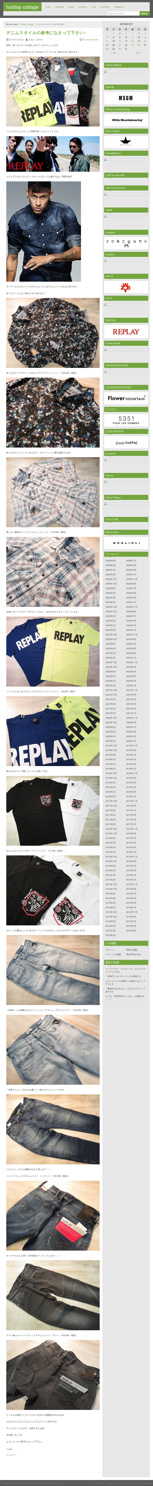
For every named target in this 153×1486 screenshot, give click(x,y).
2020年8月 (111, 726)
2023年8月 (111, 643)
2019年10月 (111, 750)
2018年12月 (111, 773)
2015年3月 (131, 874)
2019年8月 (111, 754)
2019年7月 (131, 754)
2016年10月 (111, 833)
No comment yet (90, 39)
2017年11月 (132, 800)
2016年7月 (131, 837)
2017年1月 (131, 824)
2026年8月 (111, 560)
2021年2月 (111, 713)
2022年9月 (131, 666)
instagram (119, 6)
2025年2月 (111, 602)
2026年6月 (111, 565)
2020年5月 (131, 731)
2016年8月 (111, 837)
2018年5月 (131, 787)
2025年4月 (111, 597)
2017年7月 (131, 810)
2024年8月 (111, 615)
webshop (59, 6)
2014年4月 (111, 902)
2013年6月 (111, 925)
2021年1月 (131, 713)
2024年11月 (132, 606)
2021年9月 (131, 694)
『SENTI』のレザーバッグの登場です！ (124, 976)
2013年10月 (111, 916)
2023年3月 (131, 652)
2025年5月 (131, 592)
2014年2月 (111, 907)
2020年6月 (111, 731)
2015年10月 (111, 861)
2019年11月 (132, 745)
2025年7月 (131, 588)
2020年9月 (131, 722)
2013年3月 (131, 930)
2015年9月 (131, 861)
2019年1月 (131, 768)
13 (145, 37)
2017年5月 (131, 814)
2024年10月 (111, 611)
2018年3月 (131, 791)
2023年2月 (111, 657)
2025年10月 (111, 583)
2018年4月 (111, 791)
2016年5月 (131, 842)
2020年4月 (111, 736)
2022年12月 (111, 662)
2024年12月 (111, 606)
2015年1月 (131, 879)
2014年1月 (131, 907)
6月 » (138, 52)
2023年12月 (111, 634)
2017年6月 (111, 814)
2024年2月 (111, 629)
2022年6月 (111, 676)
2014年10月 (111, 888)
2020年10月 (111, 722)
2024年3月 (131, 625)
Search (144, 13)
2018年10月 (111, 777)
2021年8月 (111, 699)
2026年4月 (111, 569)
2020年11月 (132, 717)
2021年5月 (131, 703)
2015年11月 (132, 856)
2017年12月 (111, 800)
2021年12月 (111, 689)
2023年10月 (111, 639)
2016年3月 (131, 847)
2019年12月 (111, 745)
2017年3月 (131, 819)
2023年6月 (111, 648)
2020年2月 (111, 740)
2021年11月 (132, 689)
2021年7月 (131, 699)
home (48, 6)
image (71, 6)
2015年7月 (131, 865)
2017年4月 (111, 819)
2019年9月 (131, 750)
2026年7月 (131, 560)
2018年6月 (111, 787)
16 (120, 41)
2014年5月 (131, 898)
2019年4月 (111, 763)
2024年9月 (131, 611)
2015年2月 (111, 879)
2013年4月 (111, 930)
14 (107, 41)
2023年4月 (111, 652)
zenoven (59, 1483)
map (94, 6)
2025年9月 (131, 583)
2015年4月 (111, 874)
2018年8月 (111, 782)
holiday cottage (22, 6)
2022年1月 (131, 685)
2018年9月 (131, 777)
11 (132, 37)
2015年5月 (131, 870)
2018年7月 (131, 782)
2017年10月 (111, 805)
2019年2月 (111, 768)
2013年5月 (131, 925)
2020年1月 (131, 740)
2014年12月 (111, 884)
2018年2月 (111, 796)
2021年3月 (131, 708)
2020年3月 (131, 736)
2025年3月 (131, 597)
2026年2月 (111, 574)
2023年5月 (131, 648)
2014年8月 (111, 893)
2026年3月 (131, 569)
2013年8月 (111, 921)
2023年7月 (131, 643)
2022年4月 (111, 680)
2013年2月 (111, 935)
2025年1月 (131, 602)
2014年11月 (132, 884)
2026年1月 (131, 574)
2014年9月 (131, 888)
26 (139, 44)
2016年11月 (132, 828)
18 (132, 41)
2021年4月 (111, 708)
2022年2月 (111, 685)
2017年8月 (111, 810)
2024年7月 (131, 615)
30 (120, 48)
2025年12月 (111, 578)
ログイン (110, 949)
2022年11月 (132, 662)
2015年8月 (111, 865)
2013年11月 (132, 911)
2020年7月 (131, 726)
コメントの (113, 954)
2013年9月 (131, 916)
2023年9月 (131, 639)
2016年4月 (111, 847)
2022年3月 (131, 680)
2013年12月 (111, 911)
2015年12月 (111, 856)
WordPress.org (133, 954)
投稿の (131, 949)
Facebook (105, 6)
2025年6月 (111, 592)
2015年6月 (111, 870)
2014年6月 (111, 898)
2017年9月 (131, 805)
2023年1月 (131, 657)
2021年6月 (111, 703)
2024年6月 (111, 620)
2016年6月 (111, 842)
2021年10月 (111, 694)
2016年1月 (131, 851)
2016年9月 (131, 833)
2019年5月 (131, 759)
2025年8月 (111, 588)
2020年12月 (111, 717)
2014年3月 (131, 902)
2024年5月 (131, 620)
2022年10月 (111, 666)
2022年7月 (131, 671)
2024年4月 (111, 625)
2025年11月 (132, 578)
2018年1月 (131, 796)
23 (120, 44)
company (82, 6)
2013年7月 (131, 921)
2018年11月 (132, 773)
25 (132, 44)
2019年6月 (111, 759)
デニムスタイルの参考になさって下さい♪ (46, 32)
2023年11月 (132, 634)
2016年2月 (111, 851)
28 (107, 48)
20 (145, 41)
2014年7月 (131, 893)
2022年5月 (131, 676)
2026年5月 (131, 565)
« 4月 (113, 52)
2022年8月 (111, 671)
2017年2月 (111, 824)
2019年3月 (131, 763)
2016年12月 (111, 828)
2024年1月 (131, 629)
